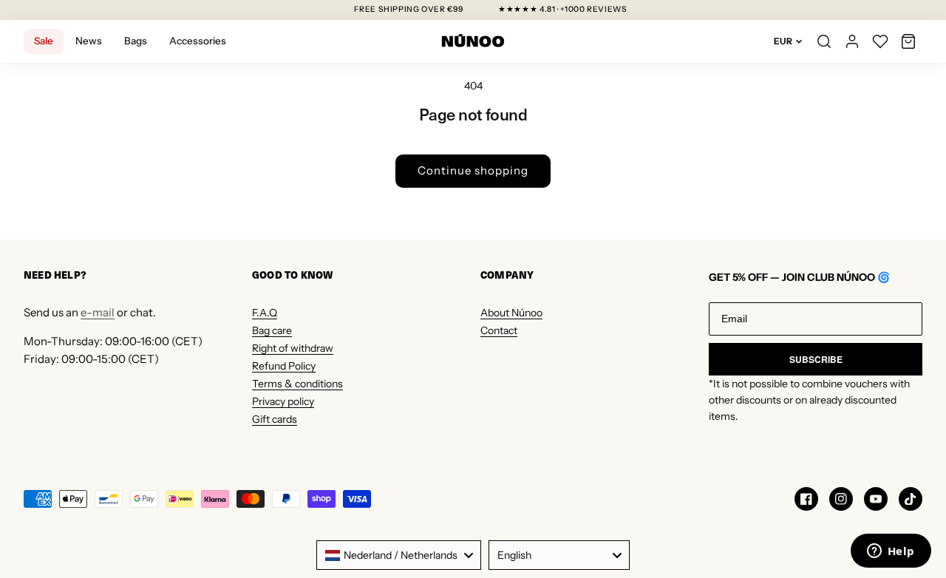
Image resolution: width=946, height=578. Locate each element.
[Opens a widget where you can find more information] (890, 552)
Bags (135, 41)
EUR (783, 41)
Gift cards (274, 419)
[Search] (824, 41)
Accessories (197, 41)
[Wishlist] (880, 41)
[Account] (852, 41)
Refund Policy (284, 366)
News (88, 41)
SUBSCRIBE (816, 359)
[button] (908, 41)
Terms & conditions (297, 383)
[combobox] (398, 555)
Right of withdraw (292, 348)
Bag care (272, 330)
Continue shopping (473, 170)
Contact (498, 330)
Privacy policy (283, 401)
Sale (43, 41)
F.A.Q (264, 312)
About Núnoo (511, 312)
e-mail (98, 312)
